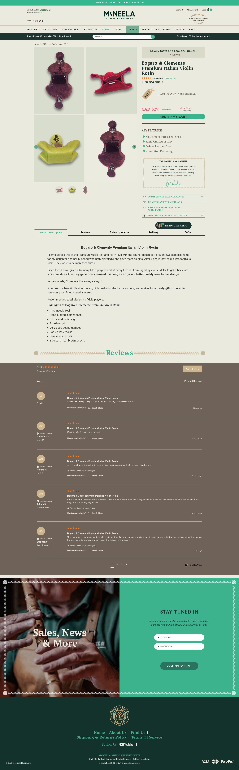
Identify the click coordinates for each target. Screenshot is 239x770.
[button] (112, 565)
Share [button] (100, 408)
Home (99, 732)
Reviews (85, 232)
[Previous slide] (36, 147)
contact (179, 9)
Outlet (132, 29)
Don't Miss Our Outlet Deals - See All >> (119, 3)
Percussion (90, 29)
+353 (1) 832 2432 (108, 763)
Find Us (138, 732)
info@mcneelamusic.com (129, 763)
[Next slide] (134, 147)
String (106, 29)
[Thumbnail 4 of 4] (85, 190)
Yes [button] (89, 408)
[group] (51, 367)
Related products (119, 232)
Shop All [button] (32, 29)
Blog (191, 29)
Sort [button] (39, 381)
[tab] (193, 382)
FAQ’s (188, 232)
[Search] (153, 36)
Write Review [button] (192, 369)
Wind (118, 29)
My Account (192, 10)
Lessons (180, 29)
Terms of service (146, 737)
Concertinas (70, 29)
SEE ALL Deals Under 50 (152, 82)
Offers (146, 29)
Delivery (153, 232)
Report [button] (94, 408)
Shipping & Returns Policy (102, 737)
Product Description (51, 232)
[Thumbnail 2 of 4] (59, 190)
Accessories (163, 29)
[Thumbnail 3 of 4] (72, 190)
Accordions (50, 29)
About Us (118, 732)
